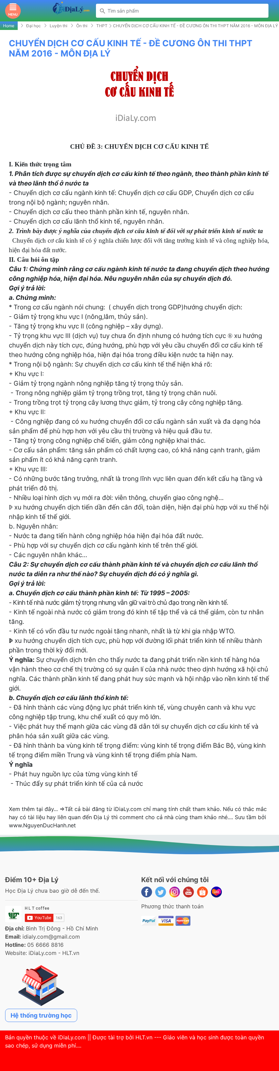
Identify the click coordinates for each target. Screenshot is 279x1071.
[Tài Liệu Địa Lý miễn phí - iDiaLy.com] (71, 10)
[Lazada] (216, 892)
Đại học (33, 25)
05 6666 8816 (45, 944)
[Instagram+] (174, 892)
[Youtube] (188, 892)
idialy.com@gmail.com (51, 936)
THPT (102, 25)
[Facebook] (146, 892)
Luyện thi (58, 25)
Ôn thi (81, 25)
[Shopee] (202, 892)
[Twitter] (160, 892)
